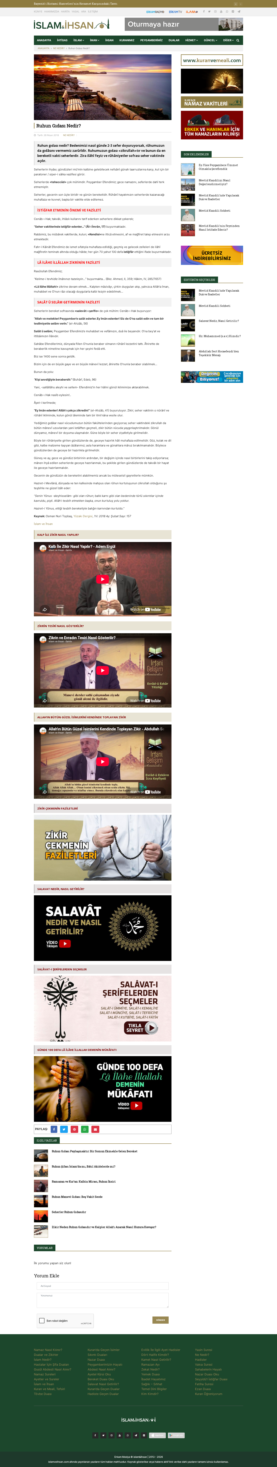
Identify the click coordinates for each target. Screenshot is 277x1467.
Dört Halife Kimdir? (155, 1355)
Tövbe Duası (43, 1394)
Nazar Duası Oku (207, 1374)
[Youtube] (221, 11)
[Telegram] (239, 11)
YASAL (75, 11)
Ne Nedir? (202, 1355)
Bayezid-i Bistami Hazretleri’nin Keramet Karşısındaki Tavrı (75, 3)
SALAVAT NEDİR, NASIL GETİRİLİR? (60, 889)
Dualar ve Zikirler (46, 1355)
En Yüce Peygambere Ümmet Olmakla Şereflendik (218, 167)
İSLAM (77, 40)
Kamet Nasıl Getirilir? (156, 1359)
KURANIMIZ (126, 40)
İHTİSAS (62, 40)
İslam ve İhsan (43, 524)
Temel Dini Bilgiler (154, 1389)
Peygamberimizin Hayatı (105, 1364)
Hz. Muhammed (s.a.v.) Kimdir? (220, 336)
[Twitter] (209, 11)
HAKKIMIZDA (51, 11)
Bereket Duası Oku (101, 1379)
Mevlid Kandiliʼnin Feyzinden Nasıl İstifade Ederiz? (219, 227)
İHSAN (109, 40)
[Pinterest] (233, 11)
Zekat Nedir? (150, 1369)
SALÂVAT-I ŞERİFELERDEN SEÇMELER (62, 969)
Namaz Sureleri (45, 1374)
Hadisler (201, 1359)
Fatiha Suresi (204, 1384)
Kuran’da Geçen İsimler (104, 1350)
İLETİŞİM (93, 11)
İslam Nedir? (42, 1359)
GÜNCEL (210, 40)
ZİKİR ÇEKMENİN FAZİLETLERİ (57, 808)
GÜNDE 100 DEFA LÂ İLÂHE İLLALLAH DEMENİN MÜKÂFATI (77, 1050)
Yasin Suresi (203, 1350)
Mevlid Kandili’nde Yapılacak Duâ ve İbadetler (219, 197)
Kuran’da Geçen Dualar (104, 1389)
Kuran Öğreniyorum (208, 1394)
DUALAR (174, 40)
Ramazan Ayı (150, 1364)
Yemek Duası (150, 1374)
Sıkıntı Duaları (97, 1355)
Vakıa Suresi (203, 1364)
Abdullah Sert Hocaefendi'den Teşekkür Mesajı (219, 353)
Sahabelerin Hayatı (208, 1369)
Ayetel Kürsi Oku (99, 1374)
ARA (83, 11)
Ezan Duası (203, 1389)
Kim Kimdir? (149, 1394)
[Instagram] (215, 11)
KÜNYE (38, 11)
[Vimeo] (136, 1435)
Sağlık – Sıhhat (151, 1384)
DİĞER (227, 40)
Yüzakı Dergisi (83, 516)
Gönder (160, 1320)
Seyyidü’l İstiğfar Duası (211, 1379)
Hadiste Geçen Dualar (103, 1394)
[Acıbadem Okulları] (212, 378)
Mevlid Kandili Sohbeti (214, 210)
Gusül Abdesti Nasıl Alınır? (52, 1369)
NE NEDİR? (59, 48)
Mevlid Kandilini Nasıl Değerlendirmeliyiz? (214, 182)
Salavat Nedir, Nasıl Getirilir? (219, 321)
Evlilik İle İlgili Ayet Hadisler (160, 1350)
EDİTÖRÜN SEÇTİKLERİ (199, 280)
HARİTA (65, 11)
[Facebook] (204, 11)
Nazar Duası (96, 1359)
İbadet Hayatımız (153, 1379)
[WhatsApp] (227, 11)
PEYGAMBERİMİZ (151, 40)
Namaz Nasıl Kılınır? (48, 1350)
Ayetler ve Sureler (46, 1379)
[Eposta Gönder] (95, 1129)
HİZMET (190, 40)
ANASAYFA (44, 40)
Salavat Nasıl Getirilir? (103, 1384)
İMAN (94, 40)
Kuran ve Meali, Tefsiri (49, 1389)
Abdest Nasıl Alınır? (101, 1369)
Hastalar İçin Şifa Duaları (51, 1364)
